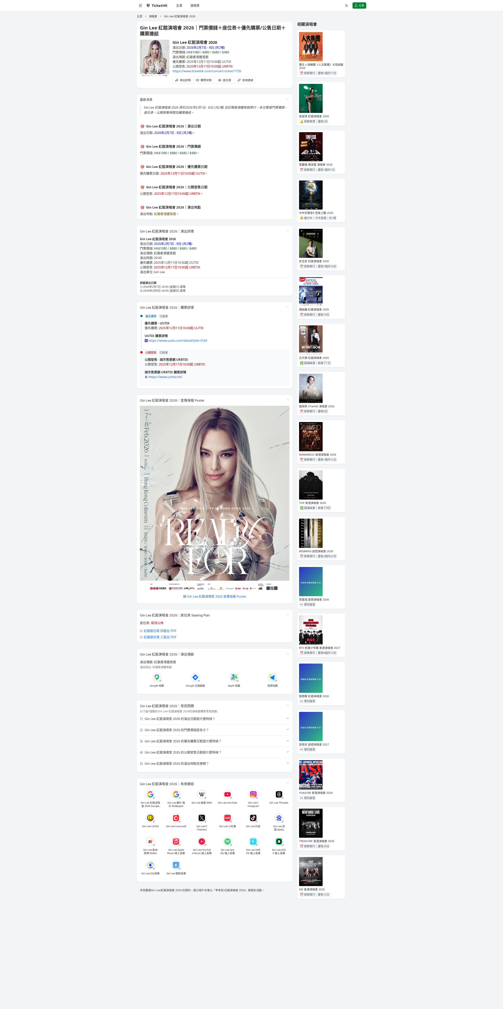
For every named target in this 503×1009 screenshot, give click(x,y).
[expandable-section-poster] (287, 399)
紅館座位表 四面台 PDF (160, 631)
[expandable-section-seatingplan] (287, 614)
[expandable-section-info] (287, 230)
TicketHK (159, 5)
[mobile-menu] (140, 5)
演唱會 (195, 5)
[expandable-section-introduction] (287, 99)
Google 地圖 (157, 685)
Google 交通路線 (195, 685)
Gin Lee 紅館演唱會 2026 (179, 16)
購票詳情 (206, 80)
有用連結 (247, 80)
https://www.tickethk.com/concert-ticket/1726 (207, 71)
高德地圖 (272, 685)
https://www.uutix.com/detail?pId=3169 (178, 340)
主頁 (179, 5)
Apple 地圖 (234, 685)
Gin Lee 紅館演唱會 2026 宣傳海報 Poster (216, 596)
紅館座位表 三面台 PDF (160, 637)
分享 (361, 5)
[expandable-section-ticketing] (287, 306)
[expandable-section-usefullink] (287, 783)
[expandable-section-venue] (287, 653)
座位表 (227, 80)
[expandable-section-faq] (287, 705)
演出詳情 (185, 80)
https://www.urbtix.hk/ (165, 377)
